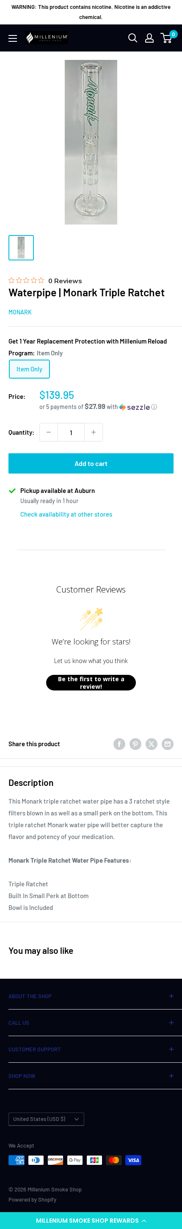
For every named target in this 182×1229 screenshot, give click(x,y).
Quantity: (21, 432)
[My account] (149, 38)
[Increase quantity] (93, 432)
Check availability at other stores (66, 514)
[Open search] (133, 38)
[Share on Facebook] (119, 743)
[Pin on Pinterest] (135, 743)
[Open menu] (12, 38)
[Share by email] (168, 743)
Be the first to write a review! (91, 682)
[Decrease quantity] (49, 432)
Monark (20, 312)
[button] (91, 1220)
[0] (166, 38)
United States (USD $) (39, 1118)
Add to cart (91, 463)
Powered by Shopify (32, 1199)
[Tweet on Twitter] (151, 743)
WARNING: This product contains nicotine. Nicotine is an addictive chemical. (91, 11)
